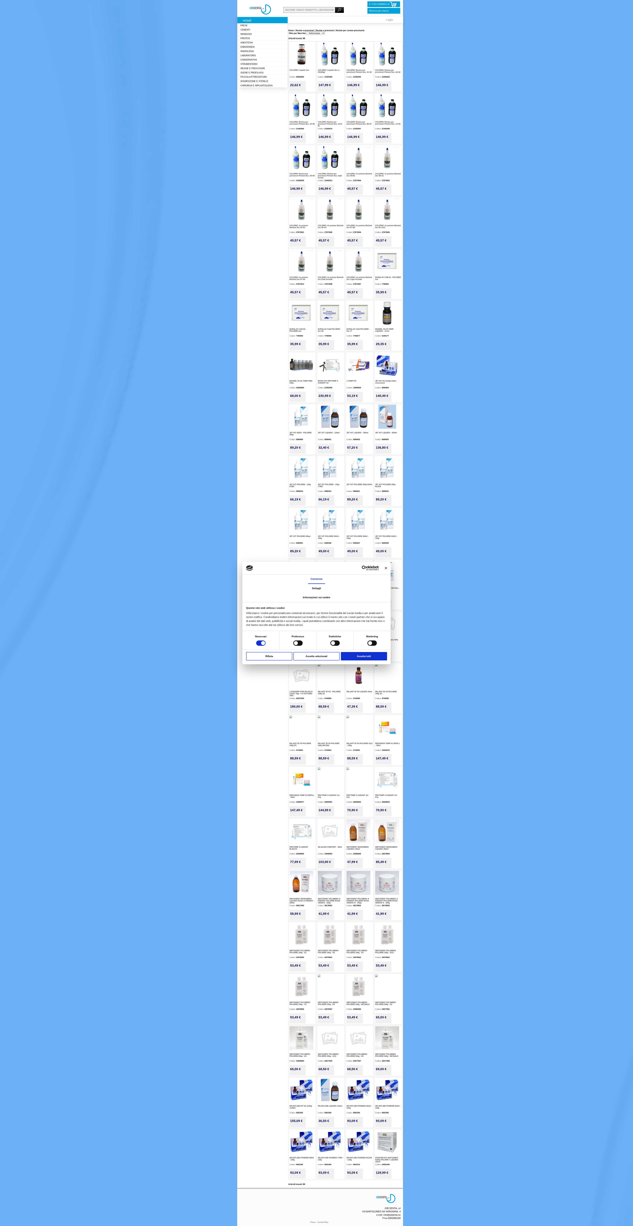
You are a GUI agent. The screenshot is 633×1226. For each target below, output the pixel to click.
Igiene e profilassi (252, 72)
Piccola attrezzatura (254, 77)
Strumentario (249, 64)
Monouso (246, 34)
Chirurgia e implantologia (257, 85)
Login (389, 19)
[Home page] (260, 14)
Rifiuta (269, 656)
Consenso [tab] (316, 578)
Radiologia (247, 51)
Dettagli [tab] (316, 588)
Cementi (245, 30)
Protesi (245, 38)
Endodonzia (248, 47)
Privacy (313, 1222)
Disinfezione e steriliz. (255, 81)
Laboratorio (248, 55)
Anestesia (247, 42)
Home (247, 20)
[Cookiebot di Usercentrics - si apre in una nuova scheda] (364, 568)
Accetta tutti (364, 656)
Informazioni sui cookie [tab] (316, 597)
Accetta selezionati (316, 656)
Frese (244, 25)
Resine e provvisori (253, 68)
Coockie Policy (322, 1222)
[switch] (298, 643)
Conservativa (249, 60)
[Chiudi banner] (386, 568)
